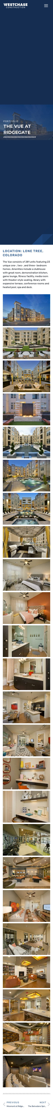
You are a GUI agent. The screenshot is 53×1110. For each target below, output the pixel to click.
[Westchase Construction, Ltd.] (15, 5)
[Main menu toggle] (46, 6)
